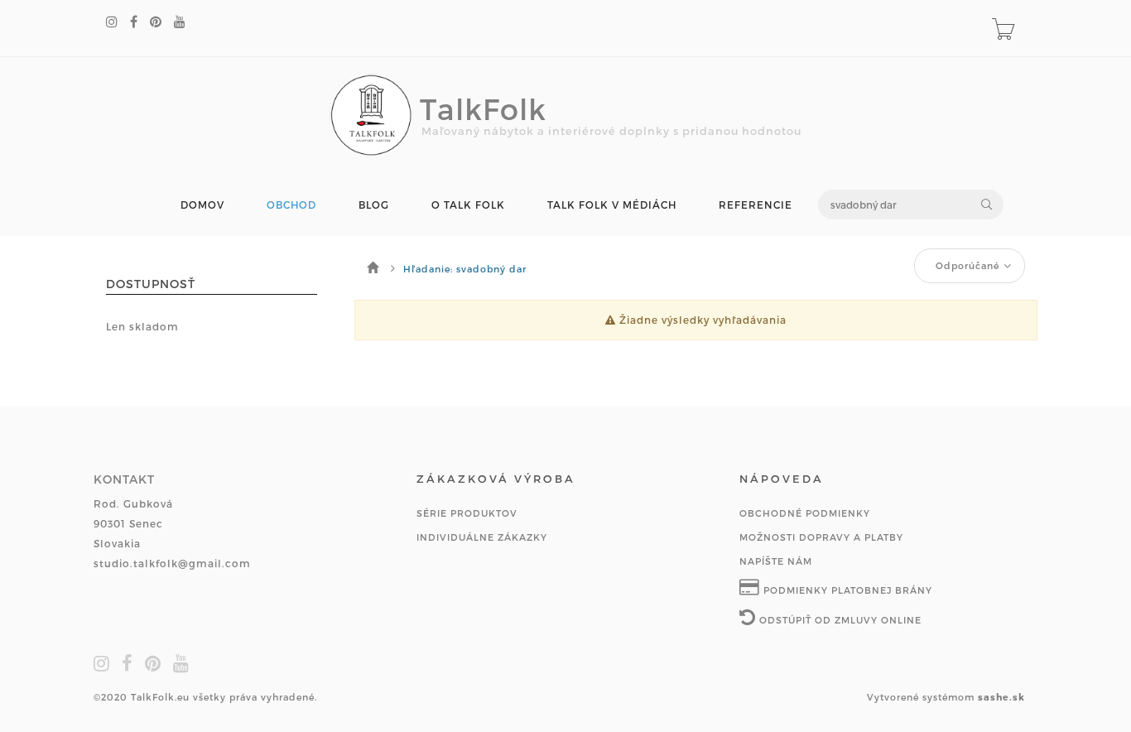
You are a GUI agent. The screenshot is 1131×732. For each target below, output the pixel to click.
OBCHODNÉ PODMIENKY (804, 513)
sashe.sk (1001, 696)
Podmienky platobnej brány (846, 590)
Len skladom (142, 326)
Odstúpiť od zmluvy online (839, 619)
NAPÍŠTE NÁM (775, 561)
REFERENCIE (755, 205)
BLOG (374, 205)
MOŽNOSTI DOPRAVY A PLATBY (821, 537)
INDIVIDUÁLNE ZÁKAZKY (481, 537)
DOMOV (202, 205)
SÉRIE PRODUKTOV (466, 513)
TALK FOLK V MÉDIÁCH (611, 205)
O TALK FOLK (468, 205)
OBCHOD (291, 205)
